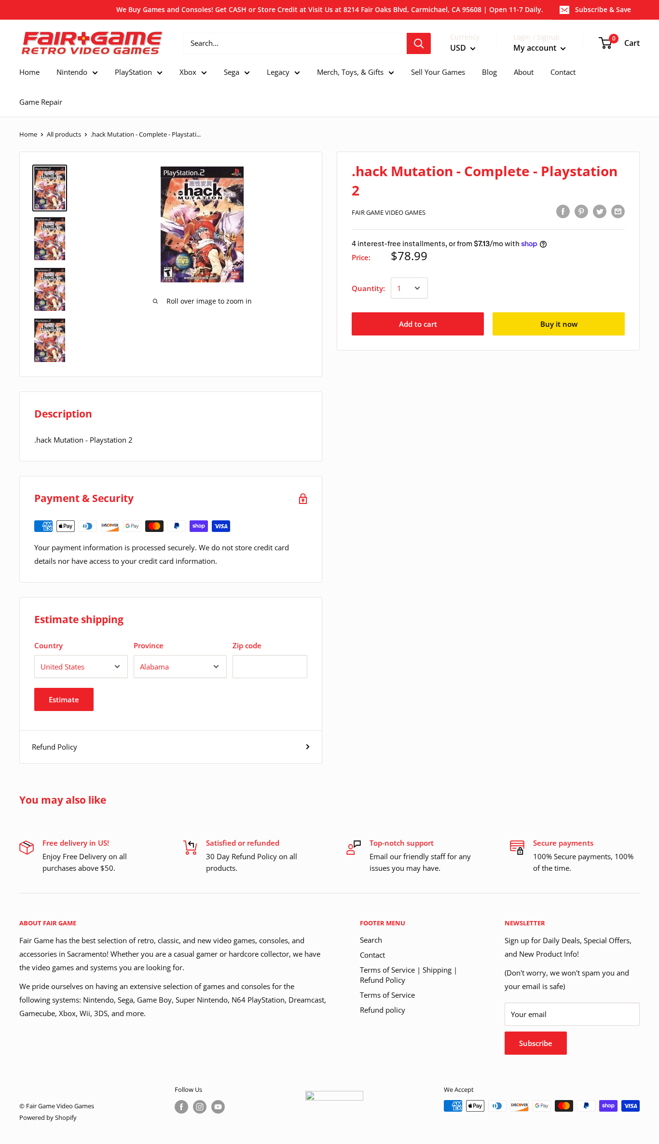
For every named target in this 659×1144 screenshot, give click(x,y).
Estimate (64, 699)
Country (48, 645)
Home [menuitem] (29, 72)
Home (28, 134)
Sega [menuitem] (231, 72)
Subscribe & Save (603, 9)
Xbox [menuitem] (187, 72)
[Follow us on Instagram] (199, 1107)
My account (535, 47)
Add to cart (418, 324)
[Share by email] (618, 211)
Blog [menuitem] (489, 72)
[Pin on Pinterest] (581, 211)
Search (371, 940)
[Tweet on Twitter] (599, 211)
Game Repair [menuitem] (40, 102)
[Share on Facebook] (563, 211)
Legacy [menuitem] (278, 72)
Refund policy (382, 1010)
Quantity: (368, 288)
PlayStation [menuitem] (133, 72)
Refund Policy (54, 747)
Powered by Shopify (48, 1117)
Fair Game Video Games (389, 212)
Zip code (247, 645)
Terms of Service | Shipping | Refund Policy (408, 975)
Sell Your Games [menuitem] (438, 72)
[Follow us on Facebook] (181, 1107)
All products (64, 134)
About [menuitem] (524, 72)
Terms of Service (387, 995)
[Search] (419, 43)
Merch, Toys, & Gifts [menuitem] (350, 72)
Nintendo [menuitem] (71, 72)
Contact (372, 955)
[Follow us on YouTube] (218, 1107)
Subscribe (535, 1043)
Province (149, 645)
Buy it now (558, 324)
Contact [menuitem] (563, 72)
